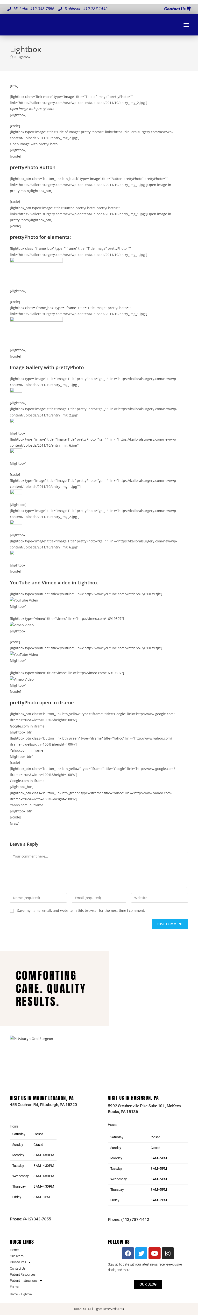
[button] (186, 24)
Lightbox (24, 57)
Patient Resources (22, 1274)
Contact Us (18, 1268)
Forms (14, 1287)
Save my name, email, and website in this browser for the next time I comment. (81, 910)
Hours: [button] (14, 1126)
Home (14, 1250)
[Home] (11, 57)
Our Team (16, 1256)
